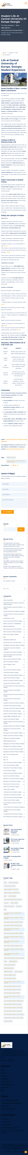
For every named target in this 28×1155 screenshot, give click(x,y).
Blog (4, 637)
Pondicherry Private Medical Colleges (12, 768)
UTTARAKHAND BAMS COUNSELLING (11, 1103)
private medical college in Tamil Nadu (13, 1008)
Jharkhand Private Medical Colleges (12, 706)
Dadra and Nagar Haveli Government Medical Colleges (12, 655)
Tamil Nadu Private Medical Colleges (12, 792)
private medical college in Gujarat (12, 986)
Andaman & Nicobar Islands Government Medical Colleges (13, 603)
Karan (4, 52)
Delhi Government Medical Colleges (12, 659)
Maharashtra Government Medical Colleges (12, 729)
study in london (8, 1021)
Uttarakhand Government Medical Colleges (12, 810)
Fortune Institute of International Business (12, 913)
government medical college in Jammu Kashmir (13, 937)
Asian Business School (8, 618)
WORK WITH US (5, 1106)
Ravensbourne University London (11, 784)
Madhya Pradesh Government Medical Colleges (13, 722)
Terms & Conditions (6, 1082)
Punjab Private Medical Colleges (11, 776)
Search (5, 524)
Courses (6, 903)
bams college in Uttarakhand (11, 889)
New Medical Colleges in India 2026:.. (17, 849)
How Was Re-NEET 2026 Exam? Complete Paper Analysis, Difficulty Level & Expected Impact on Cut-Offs (13, 545)
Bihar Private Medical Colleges (11, 634)
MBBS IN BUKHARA (9, 968)
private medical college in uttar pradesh (14, 1014)
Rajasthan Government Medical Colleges (13, 779)
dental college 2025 (9, 906)
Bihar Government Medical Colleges (12, 632)
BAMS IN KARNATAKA (8, 626)
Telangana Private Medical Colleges (12, 795)
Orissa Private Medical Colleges (11, 765)
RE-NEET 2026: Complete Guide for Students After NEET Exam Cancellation (13, 567)
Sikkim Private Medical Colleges (11, 787)
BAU (5, 896)
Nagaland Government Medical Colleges (13, 752)
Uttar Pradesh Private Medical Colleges (13, 807)
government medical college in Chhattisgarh (11, 929)
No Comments (6, 54)
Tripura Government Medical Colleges (12, 797)
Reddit (5, 246)
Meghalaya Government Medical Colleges (13, 744)
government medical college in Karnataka (11, 941)
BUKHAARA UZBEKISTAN (9, 640)
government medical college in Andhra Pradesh (13, 918)
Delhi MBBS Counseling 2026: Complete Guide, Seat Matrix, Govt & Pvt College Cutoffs (13, 562)
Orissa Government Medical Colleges (12, 762)
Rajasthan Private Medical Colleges (12, 781)
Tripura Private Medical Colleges (11, 800)
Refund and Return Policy (8, 1085)
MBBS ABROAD (13, 961)
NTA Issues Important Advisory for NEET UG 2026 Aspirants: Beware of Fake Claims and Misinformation (13, 550)
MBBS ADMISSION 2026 (9, 741)
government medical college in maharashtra (11, 954)
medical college (18, 972)
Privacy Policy (4, 1079)
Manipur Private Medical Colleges (11, 738)
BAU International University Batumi (12, 629)
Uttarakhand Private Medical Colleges (12, 814)
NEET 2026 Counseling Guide (10, 754)
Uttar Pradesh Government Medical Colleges (12, 803)
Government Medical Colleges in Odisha (14, 958)
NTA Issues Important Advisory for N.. (17, 840)
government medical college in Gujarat (13, 933)
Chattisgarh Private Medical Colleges (12, 652)
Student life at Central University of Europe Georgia (16, 461)
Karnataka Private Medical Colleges (12, 711)
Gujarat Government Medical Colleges (13, 675)
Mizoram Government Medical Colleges (13, 749)
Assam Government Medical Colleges (12, 621)
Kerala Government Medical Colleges (12, 714)
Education (19, 906)
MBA (5, 961)
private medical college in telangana (13, 1011)
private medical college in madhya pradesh (12, 997)
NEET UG (5, 760)
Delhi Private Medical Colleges (10, 662)
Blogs (2, 1090)
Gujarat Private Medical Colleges (11, 678)
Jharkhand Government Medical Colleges (13, 703)
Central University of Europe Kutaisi (12, 642)
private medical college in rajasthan (12, 1004)
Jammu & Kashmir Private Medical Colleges (11, 699)
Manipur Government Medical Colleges (13, 736)
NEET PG (5, 757)
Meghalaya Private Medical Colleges (12, 746)
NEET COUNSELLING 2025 (8, 1109)
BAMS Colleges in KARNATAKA (11, 893)
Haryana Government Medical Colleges (13, 680)
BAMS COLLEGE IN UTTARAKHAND (12, 624)
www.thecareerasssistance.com (15, 449)
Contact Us (4, 1076)
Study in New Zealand (8, 789)
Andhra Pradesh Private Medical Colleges (13, 611)
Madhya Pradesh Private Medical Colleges (13, 726)
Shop (2, 1070)
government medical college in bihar (13, 925)
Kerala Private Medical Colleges (11, 719)
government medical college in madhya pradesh (13, 949)
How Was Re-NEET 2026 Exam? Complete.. (16, 831)
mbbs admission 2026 (9, 965)
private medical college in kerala (12, 993)
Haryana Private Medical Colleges (11, 683)
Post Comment (7, 512)
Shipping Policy (5, 1087)
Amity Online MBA (8, 600)
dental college (14, 903)
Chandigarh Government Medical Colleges (13, 645)
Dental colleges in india (9, 664)
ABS (5, 883)
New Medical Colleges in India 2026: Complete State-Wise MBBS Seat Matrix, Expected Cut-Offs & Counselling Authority (13, 556)
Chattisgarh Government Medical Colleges (11, 648)
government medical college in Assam (13, 922)
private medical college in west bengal (13, 1018)
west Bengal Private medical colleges (12, 817)
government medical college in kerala (13, 946)
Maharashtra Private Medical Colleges (12, 733)
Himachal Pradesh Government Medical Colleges (13, 686)
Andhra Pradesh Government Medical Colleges (12, 608)
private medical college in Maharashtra (13, 1001)
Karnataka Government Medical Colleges (13, 708)
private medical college (9, 978)
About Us (3, 1073)
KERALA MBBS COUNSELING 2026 (11, 716)
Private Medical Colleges (9, 771)
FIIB (4, 667)
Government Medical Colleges (11, 672)
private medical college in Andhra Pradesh (12, 982)
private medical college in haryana (12, 990)
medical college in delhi (9, 975)
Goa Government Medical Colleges (12, 670)
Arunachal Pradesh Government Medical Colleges (13, 615)
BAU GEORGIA (12, 896)
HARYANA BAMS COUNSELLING (9, 1100)
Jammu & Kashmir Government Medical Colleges (13, 695)
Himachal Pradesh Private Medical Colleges (11, 691)
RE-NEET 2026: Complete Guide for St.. (17, 865)
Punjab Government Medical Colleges (12, 773)
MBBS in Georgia (11, 457)
